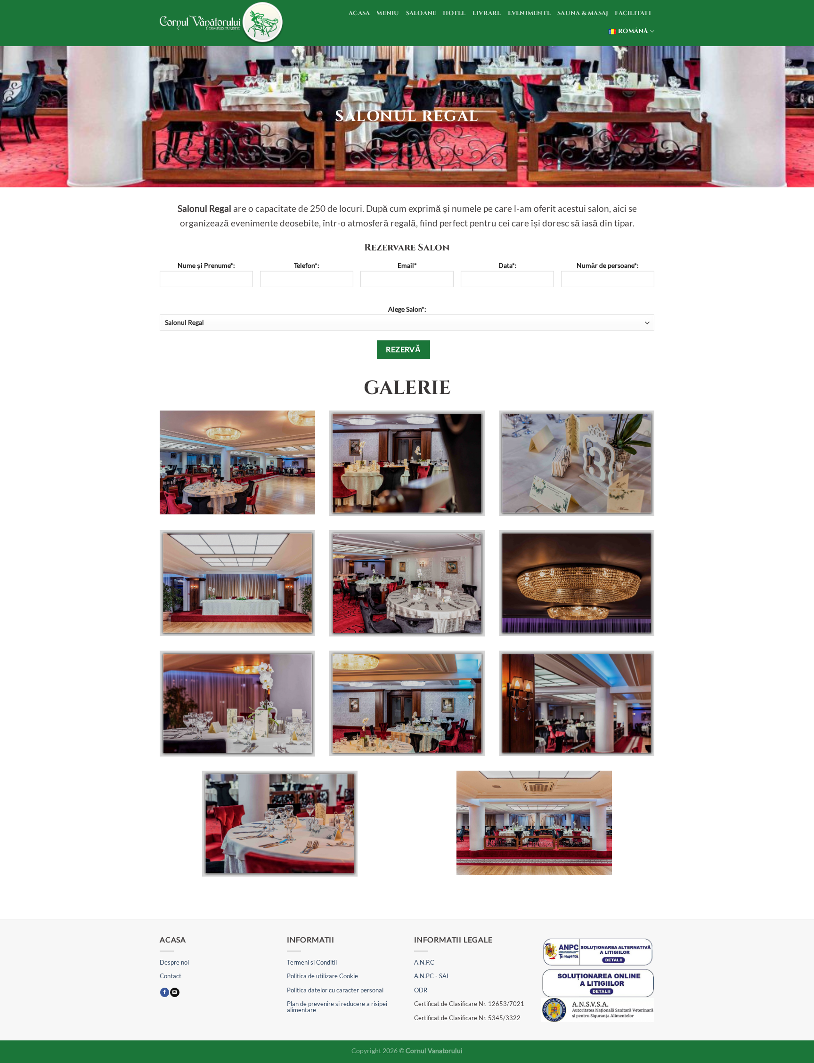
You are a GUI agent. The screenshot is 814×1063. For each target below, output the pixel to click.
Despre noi (174, 962)
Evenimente (529, 13)
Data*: (507, 265)
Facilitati (633, 13)
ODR (420, 990)
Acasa (359, 13)
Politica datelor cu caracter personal (335, 990)
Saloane (421, 13)
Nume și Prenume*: (206, 265)
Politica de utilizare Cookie (322, 976)
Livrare (486, 13)
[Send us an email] (174, 993)
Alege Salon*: (407, 309)
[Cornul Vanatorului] (223, 23)
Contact (170, 976)
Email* (407, 265)
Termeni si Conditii (312, 962)
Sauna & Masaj (582, 13)
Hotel (454, 13)
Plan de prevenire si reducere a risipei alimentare (337, 1007)
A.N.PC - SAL (432, 976)
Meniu (387, 13)
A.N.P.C (424, 962)
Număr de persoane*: (608, 265)
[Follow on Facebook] (164, 993)
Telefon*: (306, 265)
